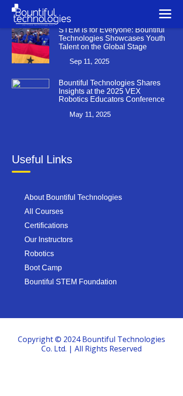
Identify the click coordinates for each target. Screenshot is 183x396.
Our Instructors (48, 240)
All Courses (43, 211)
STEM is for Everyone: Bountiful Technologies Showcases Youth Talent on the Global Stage (112, 38)
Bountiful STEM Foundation (70, 282)
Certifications (46, 225)
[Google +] (69, 376)
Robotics (39, 254)
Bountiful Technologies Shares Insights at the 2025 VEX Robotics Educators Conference (112, 91)
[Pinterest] (134, 376)
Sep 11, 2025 (89, 61)
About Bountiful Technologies (73, 197)
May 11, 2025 (90, 114)
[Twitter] (91, 376)
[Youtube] (113, 376)
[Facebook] (48, 376)
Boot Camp (43, 268)
